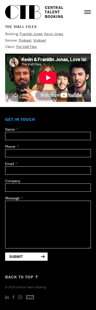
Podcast (25, 40)
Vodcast (39, 40)
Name (10, 129)
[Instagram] (20, 297)
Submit (16, 257)
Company (12, 180)
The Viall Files (26, 46)
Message (12, 198)
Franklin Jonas (31, 33)
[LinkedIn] (7, 297)
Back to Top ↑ (22, 277)
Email (9, 163)
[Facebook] (13, 297)
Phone (10, 146)
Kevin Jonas (53, 33)
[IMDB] (30, 297)
